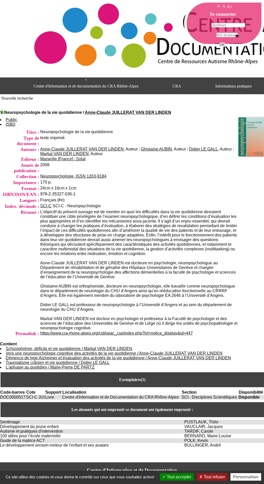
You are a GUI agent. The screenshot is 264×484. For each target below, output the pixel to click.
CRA (176, 86)
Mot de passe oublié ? (221, 54)
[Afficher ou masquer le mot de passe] (237, 36)
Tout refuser (214, 477)
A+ (230, 6)
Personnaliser (246, 477)
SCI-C (46, 206)
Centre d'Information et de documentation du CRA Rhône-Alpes (86, 86)
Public (11, 119)
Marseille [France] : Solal (63, 159)
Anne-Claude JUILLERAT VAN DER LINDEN (128, 112)
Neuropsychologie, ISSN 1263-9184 (73, 176)
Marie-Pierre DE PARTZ (72, 367)
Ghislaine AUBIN (156, 149)
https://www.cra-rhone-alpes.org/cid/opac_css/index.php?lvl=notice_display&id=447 (116, 333)
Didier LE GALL (203, 149)
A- (219, 6)
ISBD (10, 124)
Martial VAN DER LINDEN (64, 154)
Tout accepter (178, 477)
